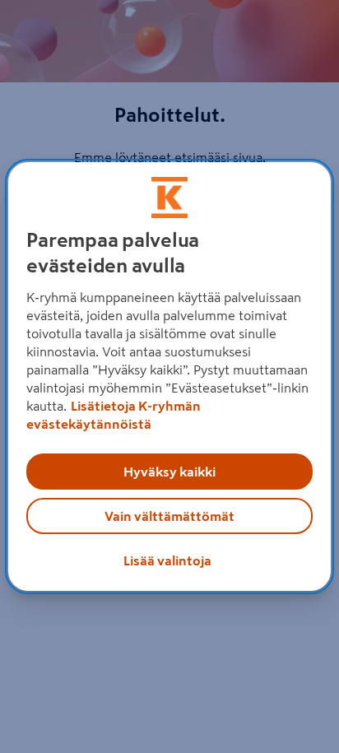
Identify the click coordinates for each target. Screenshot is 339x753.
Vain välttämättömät (169, 516)
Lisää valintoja (167, 560)
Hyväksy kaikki (169, 471)
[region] (169, 377)
